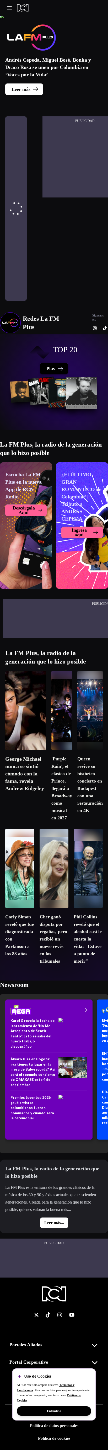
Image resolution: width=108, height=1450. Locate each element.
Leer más (21, 89)
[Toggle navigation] (9, 8)
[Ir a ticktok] (36, 1315)
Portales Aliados (25, 1344)
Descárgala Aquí (24, 510)
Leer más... (54, 1222)
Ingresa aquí (79, 532)
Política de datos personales (54, 1425)
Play (50, 368)
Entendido (54, 1411)
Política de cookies (54, 1438)
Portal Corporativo (28, 1362)
